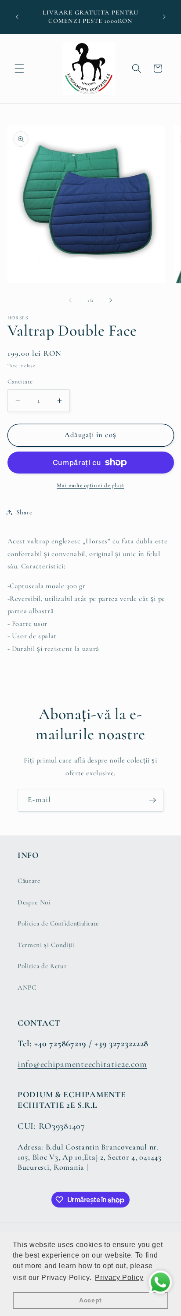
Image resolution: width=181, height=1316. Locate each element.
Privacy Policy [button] (119, 1277)
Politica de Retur (42, 966)
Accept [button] (90, 1300)
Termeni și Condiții (46, 945)
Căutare (29, 881)
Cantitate (20, 381)
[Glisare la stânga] (70, 300)
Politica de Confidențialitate (58, 923)
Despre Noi (34, 902)
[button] (19, 68)
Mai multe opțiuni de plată (90, 485)
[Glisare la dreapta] (110, 300)
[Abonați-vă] (152, 800)
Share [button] (24, 512)
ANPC (27, 987)
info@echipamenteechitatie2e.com (82, 1064)
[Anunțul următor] (164, 17)
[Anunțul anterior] (17, 17)
